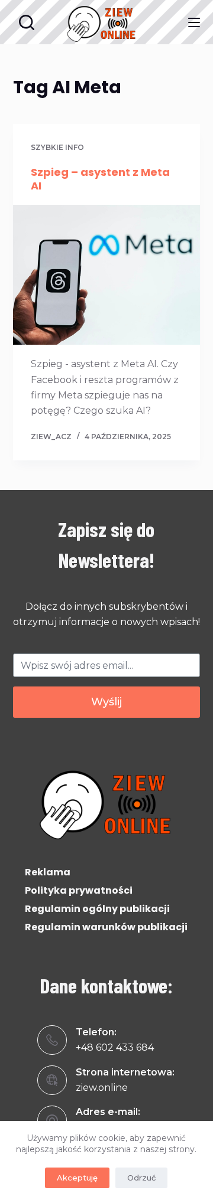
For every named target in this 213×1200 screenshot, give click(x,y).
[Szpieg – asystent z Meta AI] (107, 275)
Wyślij (106, 701)
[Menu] (194, 22)
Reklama (47, 872)
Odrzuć (141, 1177)
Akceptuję (77, 1177)
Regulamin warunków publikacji (106, 927)
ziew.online (102, 1087)
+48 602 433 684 (115, 1047)
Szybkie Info (57, 147)
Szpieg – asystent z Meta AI (100, 179)
